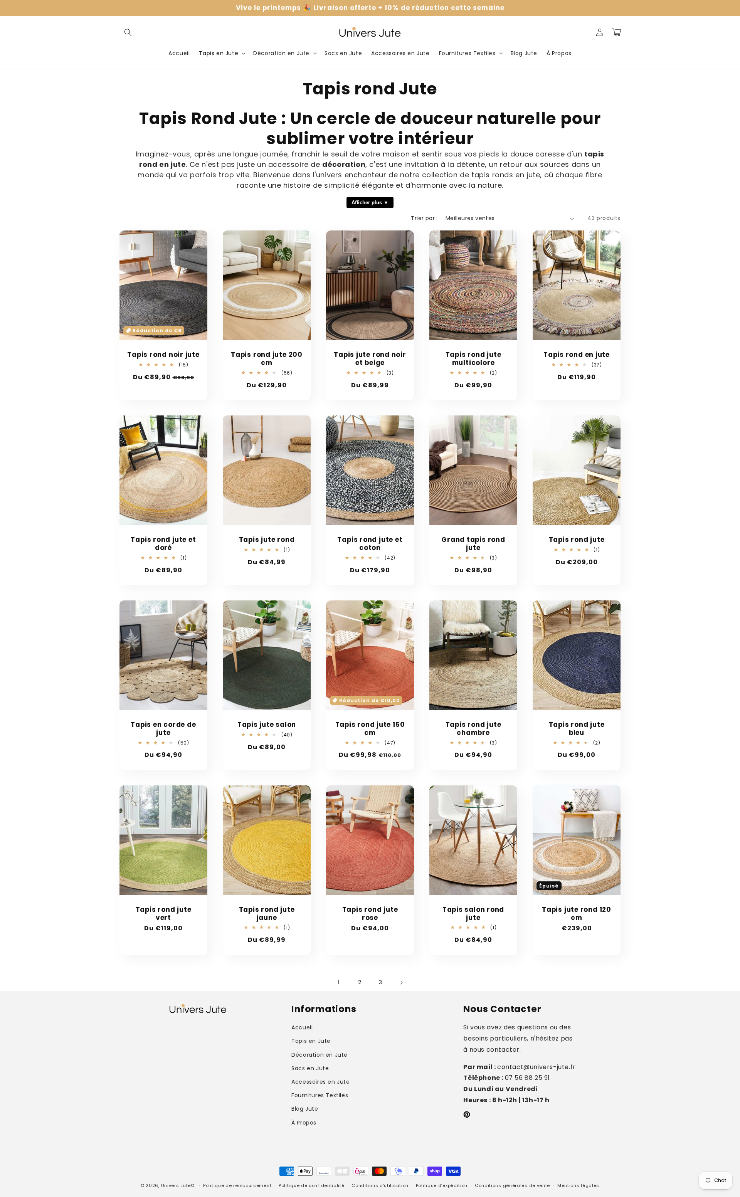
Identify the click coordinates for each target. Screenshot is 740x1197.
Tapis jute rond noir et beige (370, 359)
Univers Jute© (178, 1185)
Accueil (302, 1027)
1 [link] (339, 982)
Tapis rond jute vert (164, 914)
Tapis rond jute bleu (577, 729)
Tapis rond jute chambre (473, 729)
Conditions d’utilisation (380, 1185)
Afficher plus (367, 202)
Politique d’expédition (442, 1185)
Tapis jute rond (267, 540)
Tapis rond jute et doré (163, 544)
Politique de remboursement (237, 1185)
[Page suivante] (401, 982)
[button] (127, 32)
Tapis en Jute (311, 1041)
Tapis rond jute (577, 540)
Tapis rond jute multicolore (473, 359)
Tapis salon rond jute (473, 914)
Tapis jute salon (266, 725)
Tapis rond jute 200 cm (267, 359)
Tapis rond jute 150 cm (370, 729)
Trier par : (424, 218)
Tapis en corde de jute (163, 729)
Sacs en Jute (310, 1068)
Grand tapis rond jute (473, 544)
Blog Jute (304, 1109)
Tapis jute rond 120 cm (576, 914)
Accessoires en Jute (320, 1082)
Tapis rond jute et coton (369, 544)
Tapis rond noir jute (163, 355)
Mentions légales (578, 1185)
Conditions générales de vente (512, 1185)
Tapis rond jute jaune (267, 914)
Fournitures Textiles (319, 1095)
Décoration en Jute (319, 1055)
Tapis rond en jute (576, 355)
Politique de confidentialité (312, 1185)
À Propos (303, 1122)
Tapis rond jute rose (370, 914)
